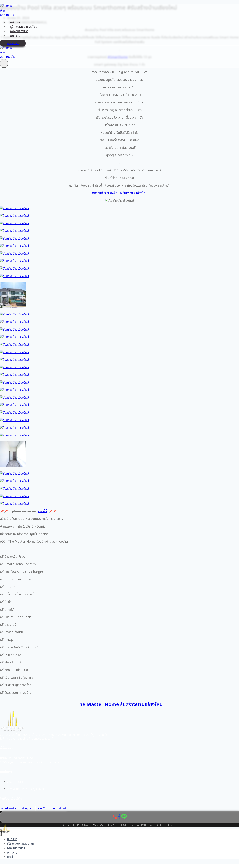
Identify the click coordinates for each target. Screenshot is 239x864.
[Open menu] (4, 63)
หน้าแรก (15, 22)
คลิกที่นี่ (42, 511)
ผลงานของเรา (19, 31)
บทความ (15, 35)
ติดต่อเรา (13, 43)
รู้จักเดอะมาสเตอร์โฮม (23, 26)
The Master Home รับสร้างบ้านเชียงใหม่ (119, 704)
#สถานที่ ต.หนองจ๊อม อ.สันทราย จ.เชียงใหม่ (119, 193)
